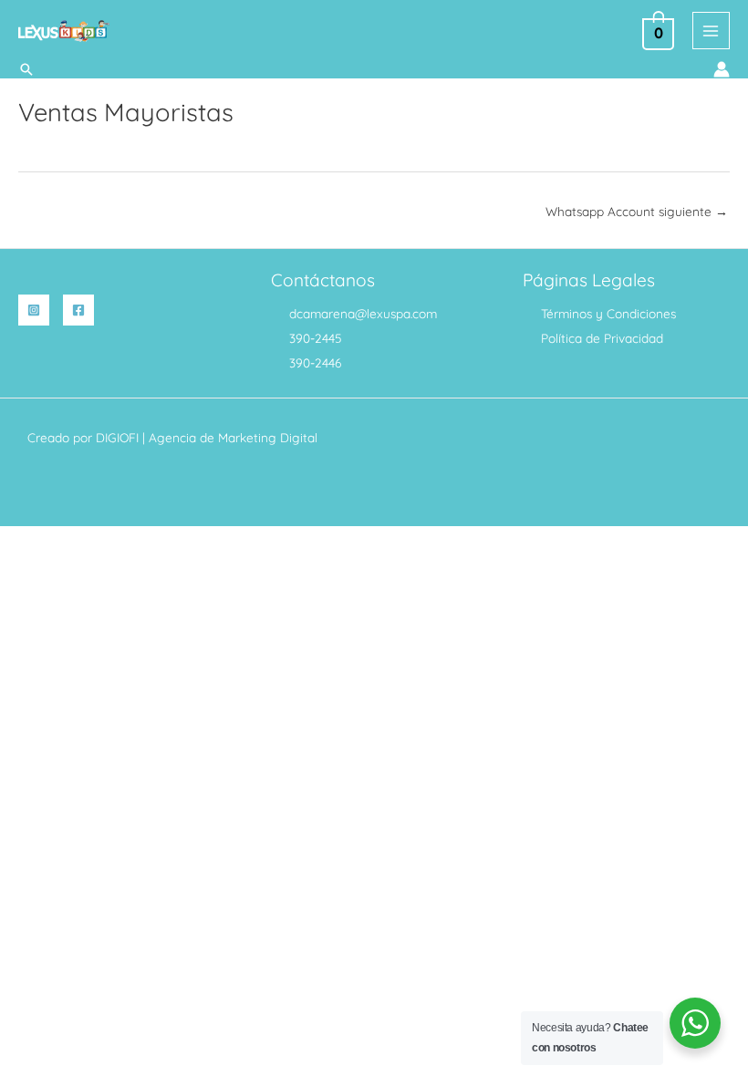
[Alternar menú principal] (711, 30)
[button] (26, 69)
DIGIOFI (117, 437)
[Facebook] (78, 310)
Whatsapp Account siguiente (636, 211)
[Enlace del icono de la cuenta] (721, 69)
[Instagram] (33, 310)
